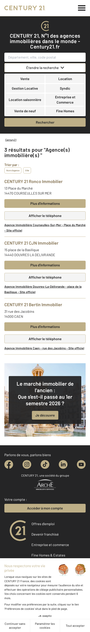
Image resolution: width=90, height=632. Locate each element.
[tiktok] (45, 464)
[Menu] (82, 8)
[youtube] (81, 464)
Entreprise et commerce (50, 545)
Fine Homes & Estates (48, 555)
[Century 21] (24, 8)
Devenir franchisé (45, 534)
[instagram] (26, 464)
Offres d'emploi (43, 524)
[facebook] (8, 464)
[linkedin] (63, 464)
